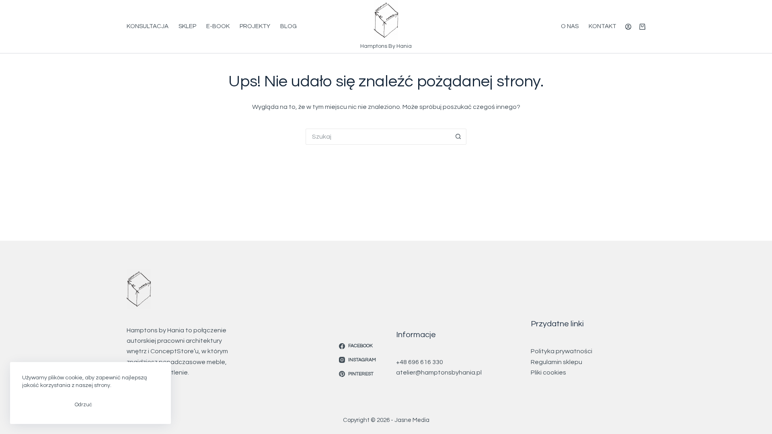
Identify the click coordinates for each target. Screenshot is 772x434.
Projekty (255, 26)
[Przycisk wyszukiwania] (458, 137)
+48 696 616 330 (419, 362)
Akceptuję (42, 404)
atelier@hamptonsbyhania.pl (439, 372)
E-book (218, 26)
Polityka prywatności (561, 351)
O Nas (570, 26)
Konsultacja (147, 26)
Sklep (187, 26)
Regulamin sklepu (556, 362)
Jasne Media (411, 420)
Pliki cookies (548, 372)
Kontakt (602, 26)
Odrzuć (83, 404)
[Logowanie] (628, 27)
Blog (288, 26)
